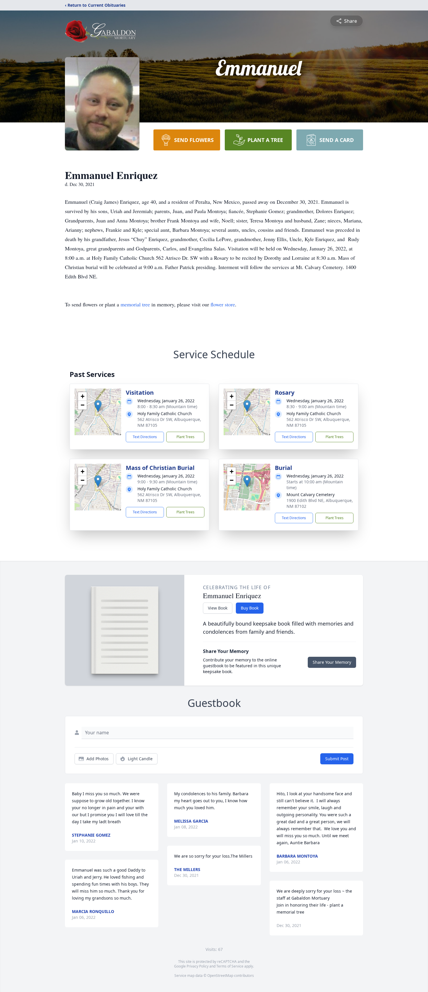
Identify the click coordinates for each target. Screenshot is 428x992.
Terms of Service (229, 966)
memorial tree (135, 304)
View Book (217, 608)
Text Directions (145, 436)
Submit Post (337, 758)
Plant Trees (185, 436)
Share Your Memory (332, 662)
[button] (98, 406)
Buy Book (250, 608)
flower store (223, 304)
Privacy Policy (197, 966)
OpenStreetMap (220, 975)
